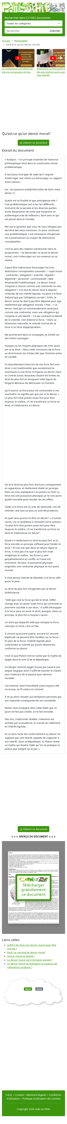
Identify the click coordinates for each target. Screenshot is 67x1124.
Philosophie (20, 40)
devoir (28, 989)
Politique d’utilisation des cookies (41, 1098)
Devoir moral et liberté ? (21, 956)
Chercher (55, 30)
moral (39, 989)
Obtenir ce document (34, 142)
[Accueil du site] (33, 6)
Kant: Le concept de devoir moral (26, 952)
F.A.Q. (9, 1094)
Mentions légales (36, 1094)
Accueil (6, 40)
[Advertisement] (33, 104)
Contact (19, 1094)
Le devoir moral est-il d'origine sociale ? (30, 959)
